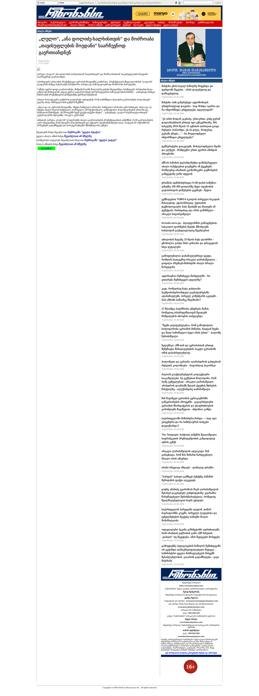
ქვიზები (127, 25)
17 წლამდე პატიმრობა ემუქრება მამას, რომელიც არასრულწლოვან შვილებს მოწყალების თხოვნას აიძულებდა (185, 312)
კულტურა (149, 22)
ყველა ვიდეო (170, 25)
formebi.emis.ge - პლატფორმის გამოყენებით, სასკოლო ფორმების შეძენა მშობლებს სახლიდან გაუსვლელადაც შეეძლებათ (189, 227)
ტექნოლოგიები (132, 22)
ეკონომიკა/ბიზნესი (79, 22)
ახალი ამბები (77, 25)
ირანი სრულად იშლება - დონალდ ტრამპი (187, 467)
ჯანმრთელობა (206, 22)
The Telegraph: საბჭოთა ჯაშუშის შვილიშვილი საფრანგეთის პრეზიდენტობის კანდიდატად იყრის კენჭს (189, 438)
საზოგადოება (100, 22)
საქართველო (58, 22)
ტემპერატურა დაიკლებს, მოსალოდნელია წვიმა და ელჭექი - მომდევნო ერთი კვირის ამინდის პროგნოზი (191, 150)
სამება (161, 22)
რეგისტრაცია (139, 3)
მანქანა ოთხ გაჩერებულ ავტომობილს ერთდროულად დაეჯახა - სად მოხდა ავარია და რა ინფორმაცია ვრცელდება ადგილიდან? (191, 106)
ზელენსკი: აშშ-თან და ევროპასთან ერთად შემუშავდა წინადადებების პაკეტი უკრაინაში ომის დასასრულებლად (189, 349)
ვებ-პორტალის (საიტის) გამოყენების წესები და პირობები (191, 653)
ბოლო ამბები (95, 25)
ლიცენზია (46, 148)
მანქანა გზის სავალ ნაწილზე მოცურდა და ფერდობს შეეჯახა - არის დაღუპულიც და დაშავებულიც (187, 90)
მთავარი (42, 22)
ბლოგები (138, 25)
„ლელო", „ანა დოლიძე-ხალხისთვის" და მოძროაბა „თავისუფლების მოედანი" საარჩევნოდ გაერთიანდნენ (96, 45)
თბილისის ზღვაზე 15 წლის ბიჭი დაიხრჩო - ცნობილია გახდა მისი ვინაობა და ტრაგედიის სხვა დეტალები (190, 243)
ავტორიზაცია (87, 3)
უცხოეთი (115, 22)
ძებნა (218, 3)
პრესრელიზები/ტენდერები (52, 25)
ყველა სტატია (153, 25)
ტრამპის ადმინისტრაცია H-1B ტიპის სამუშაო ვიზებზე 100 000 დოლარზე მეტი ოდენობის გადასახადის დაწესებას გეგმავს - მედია (189, 186)
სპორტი (190, 22)
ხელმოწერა (154, 3)
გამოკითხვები (112, 25)
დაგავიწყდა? (122, 3)
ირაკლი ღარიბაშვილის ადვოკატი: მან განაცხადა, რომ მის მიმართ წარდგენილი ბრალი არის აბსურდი (187, 455)
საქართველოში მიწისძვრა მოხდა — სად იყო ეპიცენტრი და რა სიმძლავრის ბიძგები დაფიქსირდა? (189, 422)
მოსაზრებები (175, 22)
